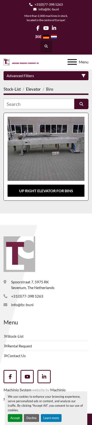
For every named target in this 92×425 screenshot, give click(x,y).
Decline (31, 418)
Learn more (51, 418)
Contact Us (16, 355)
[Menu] (72, 62)
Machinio (58, 390)
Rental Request (19, 346)
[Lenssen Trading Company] (19, 253)
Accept (15, 418)
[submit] (81, 104)
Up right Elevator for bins (46, 190)
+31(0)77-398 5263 (48, 4)
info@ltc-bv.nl (48, 9)
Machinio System (17, 390)
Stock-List (15, 336)
